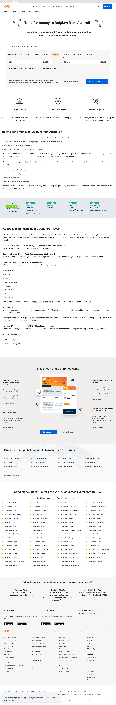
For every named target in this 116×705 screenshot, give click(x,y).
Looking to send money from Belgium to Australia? (58, 498)
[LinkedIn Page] (83, 613)
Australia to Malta (38, 557)
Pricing (5, 674)
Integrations (7, 671)
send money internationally (40, 329)
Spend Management (9, 662)
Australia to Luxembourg (41, 549)
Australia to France (11, 557)
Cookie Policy (11, 700)
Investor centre (91, 657)
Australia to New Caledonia (70, 510)
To (64, 58)
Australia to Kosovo (39, 538)
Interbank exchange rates (39, 643)
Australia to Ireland (39, 522)
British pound (38, 462)
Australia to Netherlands (69, 507)
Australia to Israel (38, 526)
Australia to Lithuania (40, 545)
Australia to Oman (67, 522)
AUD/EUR (33, 326)
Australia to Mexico (39, 561)
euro (9, 462)
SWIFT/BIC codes (36, 654)
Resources (56, 6)
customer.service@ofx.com (21, 595)
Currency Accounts (9, 657)
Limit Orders (7, 654)
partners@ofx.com (58, 600)
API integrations (63, 668)
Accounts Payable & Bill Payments (13, 665)
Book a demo (106, 631)
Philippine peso (66, 466)
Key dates (90, 663)
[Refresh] (6, 46)
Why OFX (45, 6)
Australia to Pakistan (67, 526)
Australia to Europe (11, 545)
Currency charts (36, 651)
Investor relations (92, 665)
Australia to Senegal (67, 557)
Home (5, 11)
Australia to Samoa (67, 549)
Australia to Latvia (39, 542)
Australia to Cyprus (11, 530)
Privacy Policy (91, 649)
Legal (88, 643)
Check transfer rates (65, 640)
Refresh (37, 46)
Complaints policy (92, 646)
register (35, 82)
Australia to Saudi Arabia (69, 553)
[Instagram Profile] (98, 613)
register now (48, 257)
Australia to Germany (12, 565)
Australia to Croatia (11, 526)
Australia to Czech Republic (14, 534)
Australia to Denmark (12, 538)
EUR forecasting (10, 340)
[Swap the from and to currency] (58, 62)
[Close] (58, 695)
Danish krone (65, 458)
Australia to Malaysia (40, 553)
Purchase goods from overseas (68, 657)
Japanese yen (11, 466)
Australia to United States (97, 553)
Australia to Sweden (95, 518)
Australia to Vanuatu (95, 557)
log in (41, 82)
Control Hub (7, 660)
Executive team (91, 677)
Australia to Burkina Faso (13, 514)
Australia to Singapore (68, 561)
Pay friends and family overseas (68, 649)
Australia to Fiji (10, 549)
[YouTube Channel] (94, 613)
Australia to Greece (39, 503)
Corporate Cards (8, 646)
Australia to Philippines (68, 538)
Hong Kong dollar (67, 462)
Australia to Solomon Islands (70, 565)
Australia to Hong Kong (40, 507)
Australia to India (38, 514)
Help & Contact (79, 631)
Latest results (91, 660)
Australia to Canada (11, 518)
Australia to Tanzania (96, 526)
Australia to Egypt (11, 542)
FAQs (53, 631)
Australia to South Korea (97, 507)
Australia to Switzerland (96, 522)
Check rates (68, 6)
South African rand (94, 466)
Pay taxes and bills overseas (67, 654)
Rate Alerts (35, 649)
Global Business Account (10, 640)
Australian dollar (13, 458)
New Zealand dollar (40, 466)
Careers (89, 680)
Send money (12, 11)
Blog (33, 668)
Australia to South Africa (97, 503)
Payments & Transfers (10, 643)
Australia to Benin (10, 510)
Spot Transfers (8, 651)
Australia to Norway (67, 518)
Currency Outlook (36, 663)
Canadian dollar (39, 458)
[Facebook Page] (79, 613)
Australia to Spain (94, 510)
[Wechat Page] (90, 613)
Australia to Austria (11, 503)
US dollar (91, 462)
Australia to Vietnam (95, 561)
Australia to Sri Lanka (96, 514)
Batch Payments (8, 668)
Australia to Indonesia (40, 518)
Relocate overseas (64, 651)
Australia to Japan (39, 534)
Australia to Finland (11, 553)
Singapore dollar (93, 458)
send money (61, 257)
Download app (63, 646)
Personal (15, 1)
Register (106, 6)
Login (30, 631)
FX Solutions (7, 649)
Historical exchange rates (39, 646)
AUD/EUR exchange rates (13, 344)
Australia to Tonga (95, 538)
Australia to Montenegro (41, 565)
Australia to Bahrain (11, 507)
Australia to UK (94, 545)
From (9, 58)
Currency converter (37, 640)
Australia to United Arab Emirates (99, 549)
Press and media (64, 671)
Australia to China (11, 522)
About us (89, 640)
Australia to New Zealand (69, 514)
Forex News (35, 665)
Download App (8, 676)
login (32, 142)
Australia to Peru (66, 534)
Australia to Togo (94, 534)
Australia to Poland (67, 542)
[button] (21, 54)
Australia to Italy (38, 530)
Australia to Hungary (39, 510)
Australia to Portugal (67, 545)
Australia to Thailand (95, 530)
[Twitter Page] (86, 613)
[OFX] (7, 6)
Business (7, 1)
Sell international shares (65, 660)
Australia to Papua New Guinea (71, 530)
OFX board (90, 674)
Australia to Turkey (95, 542)
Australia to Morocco (68, 503)
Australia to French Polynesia (14, 561)
